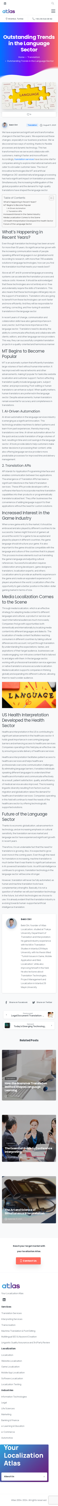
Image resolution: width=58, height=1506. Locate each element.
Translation (33, 57)
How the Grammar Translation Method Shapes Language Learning (26, 1087)
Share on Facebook (18, 1002)
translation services (24, 159)
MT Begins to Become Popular (17, 205)
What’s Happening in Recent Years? (20, 202)
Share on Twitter (44, 1002)
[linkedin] (5, 3)
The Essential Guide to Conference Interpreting (28, 1150)
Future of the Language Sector (18, 224)
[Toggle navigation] (53, 11)
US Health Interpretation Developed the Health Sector (28, 220)
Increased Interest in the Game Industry (22, 214)
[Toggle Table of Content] (50, 198)
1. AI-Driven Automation (16, 208)
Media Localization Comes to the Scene (22, 217)
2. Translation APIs (14, 211)
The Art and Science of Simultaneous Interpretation (25, 1211)
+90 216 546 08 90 (43, 19)
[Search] (53, 3)
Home (21, 57)
